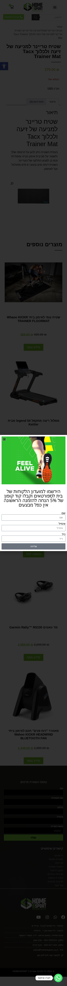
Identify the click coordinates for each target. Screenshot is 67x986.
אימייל (62, 523)
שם (63, 513)
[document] (33, 493)
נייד (63, 534)
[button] (4, 439)
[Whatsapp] (58, 978)
